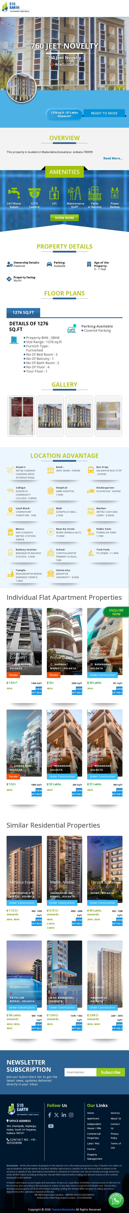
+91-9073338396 (21, 1141)
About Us (116, 1118)
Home (90, 1113)
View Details (37, 690)
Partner (91, 1149)
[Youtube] (51, 1122)
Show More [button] (64, 218)
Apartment (93, 1118)
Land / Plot (93, 1143)
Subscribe (110, 1072)
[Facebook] (49, 1111)
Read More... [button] (112, 158)
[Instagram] (71, 1111)
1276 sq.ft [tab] (23, 312)
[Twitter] (56, 1111)
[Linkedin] (64, 1111)
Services (115, 1113)
